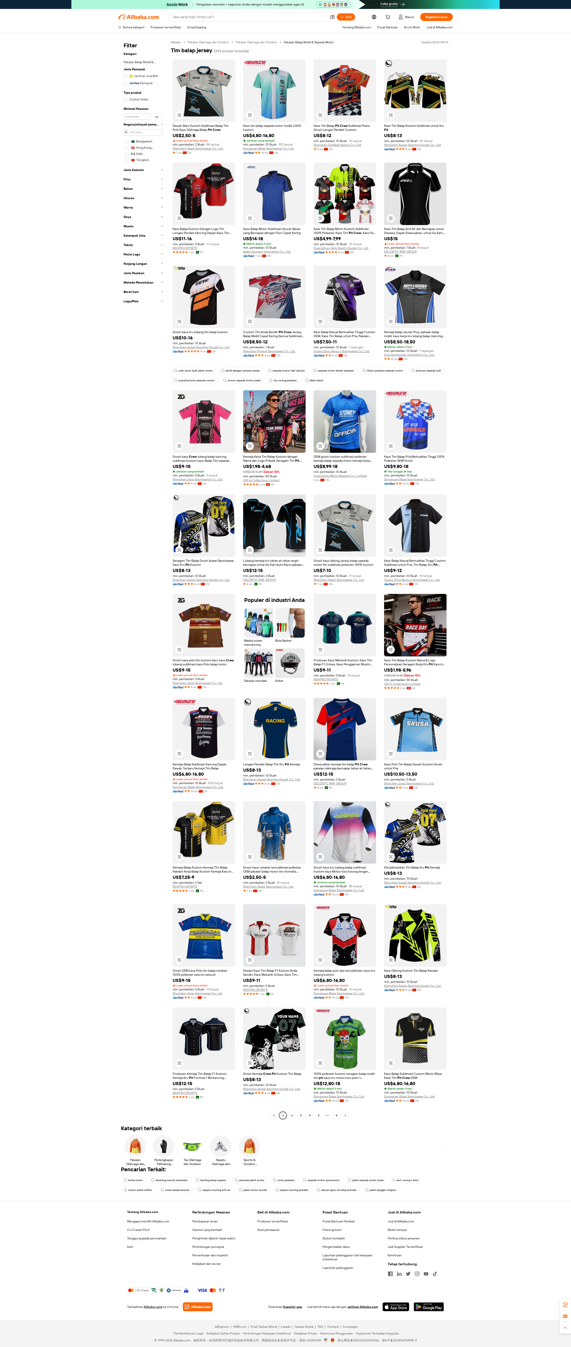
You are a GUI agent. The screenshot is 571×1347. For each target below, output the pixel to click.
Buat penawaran (268, 1230)
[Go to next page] (345, 1115)
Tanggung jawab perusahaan (146, 1238)
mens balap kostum (177, 1190)
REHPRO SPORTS (185, 248)
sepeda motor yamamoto (323, 1180)
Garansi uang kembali (207, 1230)
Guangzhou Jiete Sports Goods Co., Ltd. (341, 248)
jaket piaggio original (383, 1190)
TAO (320, 1326)
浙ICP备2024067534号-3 (399, 1340)
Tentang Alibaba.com (142, 1212)
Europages (350, 1326)
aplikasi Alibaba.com (363, 1307)
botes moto (135, 1180)
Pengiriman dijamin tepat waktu (213, 1238)
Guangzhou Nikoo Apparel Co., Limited (340, 476)
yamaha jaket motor (252, 1180)
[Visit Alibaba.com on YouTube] (426, 1273)
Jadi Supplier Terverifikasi (405, 1247)
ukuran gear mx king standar (339, 1190)
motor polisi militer (140, 1190)
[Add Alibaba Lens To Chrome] (198, 1306)
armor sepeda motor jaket (244, 380)
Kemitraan (395, 1255)
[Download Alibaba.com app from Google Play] (429, 1306)
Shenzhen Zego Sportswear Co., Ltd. (198, 479)
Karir (130, 1247)
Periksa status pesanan (404, 1238)
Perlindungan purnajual (208, 1247)
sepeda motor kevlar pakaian (336, 370)
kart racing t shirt (408, 1180)
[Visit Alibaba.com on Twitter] (408, 1273)
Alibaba (176, 42)
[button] (332, 17)
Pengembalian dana (336, 1247)
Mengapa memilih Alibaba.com (148, 1221)
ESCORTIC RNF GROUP (400, 251)
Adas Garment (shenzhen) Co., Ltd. (267, 251)
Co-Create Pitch (138, 1230)
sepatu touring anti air (217, 1190)
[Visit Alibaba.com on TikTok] (435, 1273)
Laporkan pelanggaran (338, 1268)
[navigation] (143, 579)
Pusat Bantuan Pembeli (339, 1221)
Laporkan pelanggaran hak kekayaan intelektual (347, 1257)
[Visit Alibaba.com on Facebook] (390, 1273)
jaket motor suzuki (255, 1190)
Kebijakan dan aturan (206, 1264)
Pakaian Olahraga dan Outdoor (208, 42)
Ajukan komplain (334, 1238)
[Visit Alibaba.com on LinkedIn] (399, 1273)
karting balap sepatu (213, 1180)
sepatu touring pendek (294, 1190)
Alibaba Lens (153, 1307)
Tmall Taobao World (263, 1326)
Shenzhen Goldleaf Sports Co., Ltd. (337, 145)
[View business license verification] (326, 1340)
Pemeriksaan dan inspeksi (210, 1255)
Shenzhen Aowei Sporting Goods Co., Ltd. (412, 145)
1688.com (239, 1326)
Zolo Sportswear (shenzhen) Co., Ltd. (409, 355)
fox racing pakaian (285, 380)
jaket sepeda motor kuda (368, 1180)
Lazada (285, 1326)
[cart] (388, 17)
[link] (565, 1304)
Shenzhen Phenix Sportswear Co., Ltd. (269, 351)
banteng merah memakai (171, 1180)
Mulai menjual (397, 1230)
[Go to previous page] (274, 1115)
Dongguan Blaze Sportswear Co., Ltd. (268, 148)
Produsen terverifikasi (272, 1221)
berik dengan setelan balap (243, 370)
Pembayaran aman (205, 1221)
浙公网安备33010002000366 (358, 1340)
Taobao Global (304, 1326)
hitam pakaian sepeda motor (385, 370)
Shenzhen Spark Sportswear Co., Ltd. (198, 148)
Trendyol (333, 1326)
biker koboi (316, 380)
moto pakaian (286, 1180)
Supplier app (292, 1307)
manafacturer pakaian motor (196, 380)
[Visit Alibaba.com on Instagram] (417, 1273)
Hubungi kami (332, 1230)
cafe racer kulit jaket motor (195, 370)
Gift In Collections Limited (261, 480)
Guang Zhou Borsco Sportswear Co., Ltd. (342, 351)
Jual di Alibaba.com (401, 1221)
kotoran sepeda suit (428, 370)
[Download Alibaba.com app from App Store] (396, 1306)
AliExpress (222, 1326)
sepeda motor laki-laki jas (289, 370)
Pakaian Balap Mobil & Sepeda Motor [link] (309, 42)
